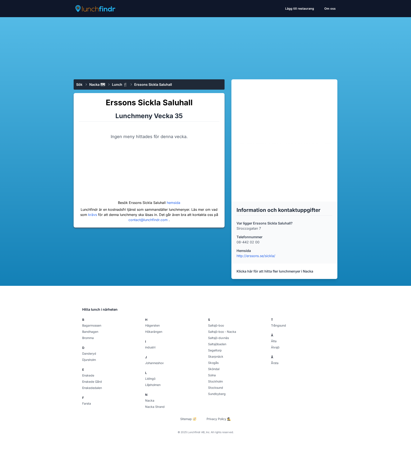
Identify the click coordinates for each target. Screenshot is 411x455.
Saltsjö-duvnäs (218, 338)
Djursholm (89, 360)
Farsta (86, 403)
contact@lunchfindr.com (148, 220)
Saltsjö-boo (216, 325)
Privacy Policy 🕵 (219, 419)
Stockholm (215, 381)
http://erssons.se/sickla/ (256, 256)
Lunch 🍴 (119, 84)
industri (150, 347)
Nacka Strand (155, 406)
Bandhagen (90, 331)
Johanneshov (154, 363)
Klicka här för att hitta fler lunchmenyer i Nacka (275, 271)
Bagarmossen (91, 325)
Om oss (330, 8)
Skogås (213, 363)
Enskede (88, 375)
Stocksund (215, 387)
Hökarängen (153, 331)
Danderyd (89, 353)
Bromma (88, 338)
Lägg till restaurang (299, 8)
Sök (79, 84)
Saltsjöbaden (217, 344)
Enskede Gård (92, 381)
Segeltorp (215, 350)
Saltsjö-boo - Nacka (222, 331)
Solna (212, 375)
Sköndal (213, 369)
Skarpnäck (215, 356)
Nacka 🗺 (97, 84)
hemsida (173, 202)
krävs (93, 214)
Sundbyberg (217, 394)
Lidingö (150, 378)
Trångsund (278, 325)
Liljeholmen (153, 385)
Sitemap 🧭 (188, 419)
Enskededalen (92, 388)
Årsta (274, 363)
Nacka (149, 400)
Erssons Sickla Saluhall (153, 84)
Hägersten (152, 325)
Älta (274, 341)
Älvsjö (275, 347)
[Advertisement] (205, 46)
